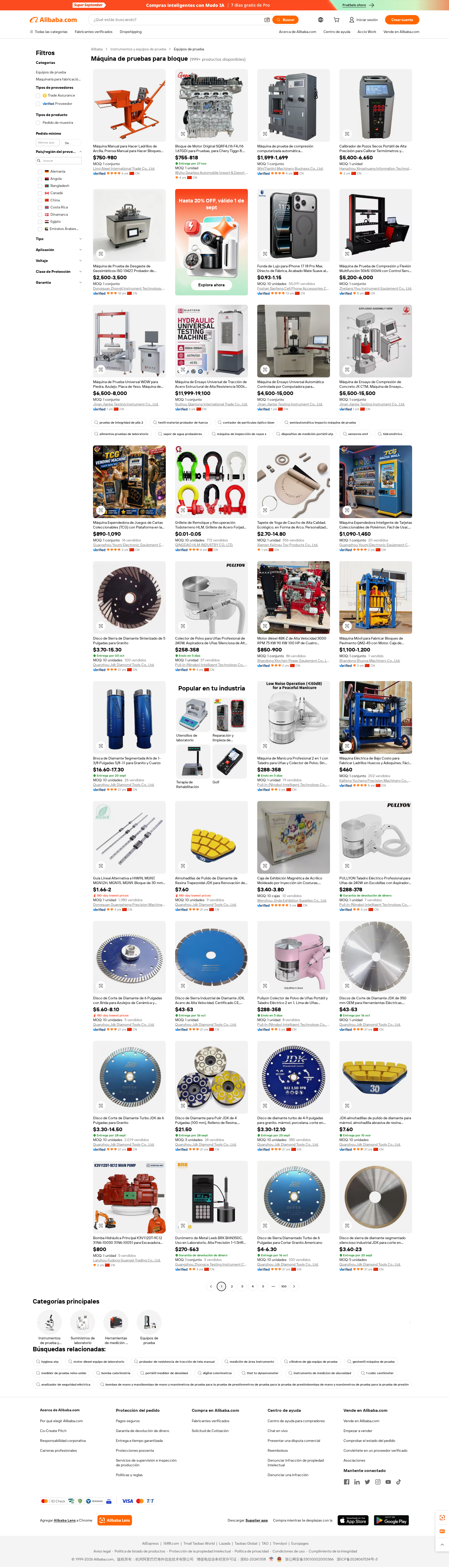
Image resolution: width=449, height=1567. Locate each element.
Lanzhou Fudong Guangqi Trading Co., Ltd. (127, 1260)
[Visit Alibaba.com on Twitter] (367, 1482)
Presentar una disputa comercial (294, 1441)
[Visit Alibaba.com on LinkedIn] (357, 1482)
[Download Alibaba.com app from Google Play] (391, 1520)
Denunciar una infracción (288, 1475)
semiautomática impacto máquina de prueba (323, 422)
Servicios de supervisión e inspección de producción (146, 1462)
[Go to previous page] (211, 1286)
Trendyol (280, 1543)
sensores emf (358, 434)
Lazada (224, 1543)
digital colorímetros (217, 1373)
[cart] (337, 20)
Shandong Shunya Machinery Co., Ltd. (369, 661)
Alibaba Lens (65, 1520)
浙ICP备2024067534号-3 (357, 1559)
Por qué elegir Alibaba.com (61, 1421)
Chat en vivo (278, 1431)
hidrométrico (392, 434)
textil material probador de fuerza (183, 422)
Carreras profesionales (58, 1450)
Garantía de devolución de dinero (142, 1431)
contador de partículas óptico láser (249, 422)
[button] (267, 20)
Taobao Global (246, 1543)
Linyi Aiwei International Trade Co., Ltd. (124, 168)
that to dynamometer (263, 1373)
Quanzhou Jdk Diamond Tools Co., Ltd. (123, 665)
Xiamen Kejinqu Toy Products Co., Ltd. (287, 545)
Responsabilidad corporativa (63, 1441)
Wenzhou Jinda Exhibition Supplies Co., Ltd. (292, 900)
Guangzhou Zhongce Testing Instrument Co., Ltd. (211, 1264)
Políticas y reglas (129, 1475)
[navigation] (59, 668)
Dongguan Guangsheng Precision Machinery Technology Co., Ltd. (129, 905)
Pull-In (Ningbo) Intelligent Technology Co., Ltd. (211, 665)
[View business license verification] (271, 1559)
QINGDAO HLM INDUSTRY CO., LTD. (204, 545)
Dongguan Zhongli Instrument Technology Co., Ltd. (129, 288)
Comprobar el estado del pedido (369, 1441)
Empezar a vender (358, 1431)
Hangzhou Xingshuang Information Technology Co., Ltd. (375, 168)
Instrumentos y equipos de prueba (138, 49)
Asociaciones (354, 1460)
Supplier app (257, 1520)
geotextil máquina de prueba (374, 1362)
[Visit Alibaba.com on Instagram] (378, 1482)
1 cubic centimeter (380, 1373)
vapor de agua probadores (182, 434)
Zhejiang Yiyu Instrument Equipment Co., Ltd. (375, 288)
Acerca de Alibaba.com (60, 1410)
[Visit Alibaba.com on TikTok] (398, 1482)
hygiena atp (49, 1362)
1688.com (171, 1543)
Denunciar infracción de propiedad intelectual (296, 1462)
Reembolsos (278, 1450)
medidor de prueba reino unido (63, 1373)
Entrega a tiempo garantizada (139, 1441)
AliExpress (150, 1543)
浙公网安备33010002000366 (309, 1559)
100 (284, 1286)
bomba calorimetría (115, 1373)
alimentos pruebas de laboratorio (124, 434)
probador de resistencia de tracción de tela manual (177, 1362)
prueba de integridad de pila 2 (121, 422)
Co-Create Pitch (53, 1431)
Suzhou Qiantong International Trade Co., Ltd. (211, 404)
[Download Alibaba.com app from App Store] (353, 1520)
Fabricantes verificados (210, 1421)
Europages (300, 1543)
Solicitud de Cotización (210, 1431)
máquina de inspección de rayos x (241, 434)
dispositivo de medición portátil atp (307, 434)
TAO (265, 1543)
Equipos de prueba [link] (189, 49)
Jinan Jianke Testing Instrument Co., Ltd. (126, 404)
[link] (442, 1517)
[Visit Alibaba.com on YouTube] (388, 1482)
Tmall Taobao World (199, 1543)
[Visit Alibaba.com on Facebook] (347, 1482)
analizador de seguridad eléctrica (65, 1384)
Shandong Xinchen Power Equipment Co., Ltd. (293, 661)
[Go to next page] (294, 1286)
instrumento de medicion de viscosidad (322, 1373)
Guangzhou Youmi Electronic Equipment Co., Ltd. (129, 545)
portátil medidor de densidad (167, 1373)
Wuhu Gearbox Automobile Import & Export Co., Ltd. (211, 173)
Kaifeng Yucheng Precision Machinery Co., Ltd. (375, 780)
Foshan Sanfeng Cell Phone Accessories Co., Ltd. (293, 288)
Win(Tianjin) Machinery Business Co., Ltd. (290, 168)
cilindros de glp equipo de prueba (313, 1362)
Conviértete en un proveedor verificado (375, 1450)
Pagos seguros (128, 1421)
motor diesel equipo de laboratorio (99, 1362)
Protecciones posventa (135, 1450)
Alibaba (97, 49)
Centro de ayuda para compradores (296, 1421)
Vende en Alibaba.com (361, 1421)
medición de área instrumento (252, 1362)
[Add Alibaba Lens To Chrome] (114, 1520)
